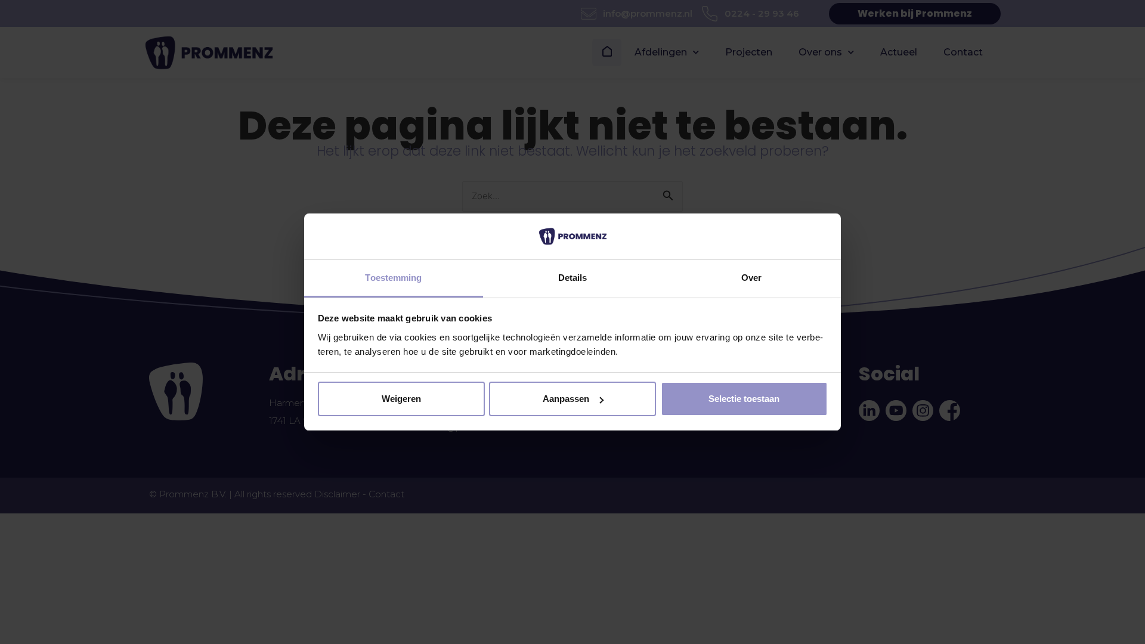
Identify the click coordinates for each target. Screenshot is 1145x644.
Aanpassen (566, 399)
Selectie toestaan (743, 399)
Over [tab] (751, 278)
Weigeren (401, 399)
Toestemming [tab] (393, 278)
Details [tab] (572, 278)
